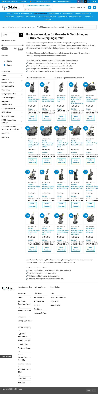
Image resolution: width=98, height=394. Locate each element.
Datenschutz (55, 305)
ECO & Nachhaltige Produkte (47, 16)
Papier (8, 13)
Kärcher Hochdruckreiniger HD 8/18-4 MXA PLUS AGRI (77, 231)
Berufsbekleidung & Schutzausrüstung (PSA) (70, 16)
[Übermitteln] (49, 9)
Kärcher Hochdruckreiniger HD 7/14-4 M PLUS (48, 231)
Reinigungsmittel (26, 13)
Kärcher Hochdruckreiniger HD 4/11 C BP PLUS (34, 231)
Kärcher (30, 109)
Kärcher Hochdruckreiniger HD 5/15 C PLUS (63, 186)
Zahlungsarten (39, 297)
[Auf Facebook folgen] (78, 1)
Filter (4, 48)
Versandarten (39, 301)
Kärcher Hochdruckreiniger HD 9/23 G (34, 186)
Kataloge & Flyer (40, 313)
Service (37, 305)
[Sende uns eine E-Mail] (85, 1)
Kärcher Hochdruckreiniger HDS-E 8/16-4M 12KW (34, 144)
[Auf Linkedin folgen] (88, 1)
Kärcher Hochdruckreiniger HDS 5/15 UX (34, 99)
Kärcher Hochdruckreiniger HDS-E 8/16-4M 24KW (48, 144)
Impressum (54, 301)
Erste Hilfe (88, 16)
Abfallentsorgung (67, 13)
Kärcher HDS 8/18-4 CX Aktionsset (90, 230)
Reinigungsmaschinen (40, 13)
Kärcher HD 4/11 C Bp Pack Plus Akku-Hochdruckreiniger (77, 100)
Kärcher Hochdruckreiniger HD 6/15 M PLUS (48, 99)
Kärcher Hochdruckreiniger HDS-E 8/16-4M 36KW (63, 144)
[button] (89, 7)
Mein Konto (38, 293)
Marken (72, 7)
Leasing (79, 7)
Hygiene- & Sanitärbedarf (82, 13)
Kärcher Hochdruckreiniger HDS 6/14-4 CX (77, 143)
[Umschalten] (22, 75)
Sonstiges (48, 19)
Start (3, 27)
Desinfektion (19, 16)
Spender (16, 13)
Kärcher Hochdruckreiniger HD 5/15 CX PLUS (77, 186)
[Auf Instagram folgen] (81, 1)
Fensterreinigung (30, 16)
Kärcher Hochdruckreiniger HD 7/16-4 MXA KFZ (63, 231)
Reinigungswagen (9, 16)
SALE (85, 7)
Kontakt (94, 1)
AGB (52, 293)
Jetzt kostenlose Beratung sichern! (39, 5)
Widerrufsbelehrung (58, 297)
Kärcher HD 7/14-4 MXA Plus (61, 99)
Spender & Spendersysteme (7, 80)
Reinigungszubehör (54, 13)
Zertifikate (38, 309)
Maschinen (12, 27)
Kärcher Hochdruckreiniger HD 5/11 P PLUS (48, 186)
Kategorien (5, 71)
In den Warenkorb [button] (32, 118)
